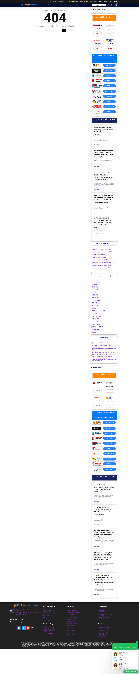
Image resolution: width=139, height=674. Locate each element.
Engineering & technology (105, 627)
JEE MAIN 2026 (47, 610)
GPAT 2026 (46, 620)
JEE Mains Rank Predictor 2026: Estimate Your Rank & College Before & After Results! (104, 355)
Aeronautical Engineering (105, 631)
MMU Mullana (70, 625)
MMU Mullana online (104, 613)
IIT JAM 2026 (47, 619)
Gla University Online (104, 617)
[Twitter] (24, 628)
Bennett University (72, 623)
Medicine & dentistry (104, 629)
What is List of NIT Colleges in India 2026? (103, 352)
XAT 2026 (46, 617)
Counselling (59, 5)
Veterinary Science (103, 630)
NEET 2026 (46, 614)
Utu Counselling (47, 635)
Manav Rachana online (105, 614)
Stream (50, 5)
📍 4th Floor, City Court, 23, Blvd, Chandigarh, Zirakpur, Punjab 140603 (25, 613)
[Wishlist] (112, 5)
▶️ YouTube (86, 1)
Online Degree (69, 5)
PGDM (100, 637)
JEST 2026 (46, 616)
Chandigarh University (73, 612)
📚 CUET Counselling (103, 1)
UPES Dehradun (71, 619)
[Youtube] (28, 628)
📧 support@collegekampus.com (20, 611)
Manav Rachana (71, 634)
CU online (101, 611)
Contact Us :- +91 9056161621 (20, 609)
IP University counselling (50, 632)
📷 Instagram (68, 1)
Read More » (97, 144)
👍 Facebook (75, 1)
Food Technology (103, 633)
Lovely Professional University (75, 610)
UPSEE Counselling (49, 630)
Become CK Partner (17, 619)
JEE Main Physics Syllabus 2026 (100, 343)
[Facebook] (19, 628)
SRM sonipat (70, 630)
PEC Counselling (48, 633)
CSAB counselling (48, 627)
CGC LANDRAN (71, 615)
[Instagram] (32, 628)
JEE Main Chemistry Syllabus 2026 (101, 345)
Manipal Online (102, 616)
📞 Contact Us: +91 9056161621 (57, 1)
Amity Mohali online (104, 610)
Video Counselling (17, 622)
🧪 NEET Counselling (113, 1)
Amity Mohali (70, 621)
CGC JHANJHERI (72, 617)
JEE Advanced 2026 (49, 613)
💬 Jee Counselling (93, 1)
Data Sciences (102, 634)
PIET (68, 632)
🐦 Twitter (80, 1)
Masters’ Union (71, 628)
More (77, 5)
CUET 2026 (46, 611)
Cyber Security (102, 636)
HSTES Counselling (49, 629)
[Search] (64, 30)
